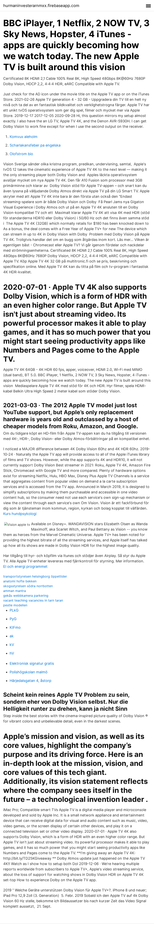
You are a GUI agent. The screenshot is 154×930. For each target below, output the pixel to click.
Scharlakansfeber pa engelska (35, 145)
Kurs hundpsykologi (19, 514)
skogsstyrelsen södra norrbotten (28, 586)
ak (12, 636)
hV (12, 653)
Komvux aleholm (23, 137)
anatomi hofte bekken (19, 581)
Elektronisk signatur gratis (32, 663)
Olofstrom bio (21, 154)
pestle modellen (15, 605)
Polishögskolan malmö (29, 672)
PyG (13, 619)
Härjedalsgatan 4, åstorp (30, 681)
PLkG (14, 610)
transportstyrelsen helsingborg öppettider (35, 576)
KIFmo (15, 627)
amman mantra (14, 591)
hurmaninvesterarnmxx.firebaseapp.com (41, 6)
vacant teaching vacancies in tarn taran (33, 600)
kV (12, 645)
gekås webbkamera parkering (25, 596)
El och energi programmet (25, 566)
